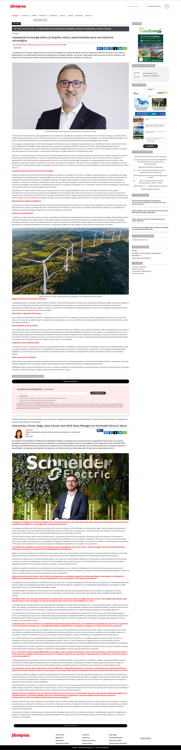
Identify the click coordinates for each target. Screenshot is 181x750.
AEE (64, 45)
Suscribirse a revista (62, 743)
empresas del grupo (89, 405)
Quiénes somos (87, 743)
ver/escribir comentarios (70, 725)
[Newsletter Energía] (150, 113)
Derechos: (111, 405)
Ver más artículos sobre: (24, 29)
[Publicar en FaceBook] (110, 48)
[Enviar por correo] (106, 48)
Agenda (70, 15)
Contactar (85, 735)
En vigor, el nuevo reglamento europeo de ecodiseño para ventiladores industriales (150, 228)
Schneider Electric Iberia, (30, 446)
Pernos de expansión (151, 76)
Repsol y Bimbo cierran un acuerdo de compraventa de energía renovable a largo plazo (150, 212)
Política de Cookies (115, 740)
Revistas (88, 15)
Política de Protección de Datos (45, 402)
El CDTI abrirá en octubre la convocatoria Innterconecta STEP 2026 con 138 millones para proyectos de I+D (149, 202)
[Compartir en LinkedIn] (120, 48)
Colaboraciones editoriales (118, 743)
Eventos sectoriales (138, 273)
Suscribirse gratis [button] (154, 6)
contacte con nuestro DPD (66, 407)
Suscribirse (150, 146)
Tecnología (53, 15)
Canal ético (86, 738)
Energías (15, 15)
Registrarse (59, 738)
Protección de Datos (116, 738)
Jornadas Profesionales (139, 267)
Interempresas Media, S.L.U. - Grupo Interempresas (93, 747)
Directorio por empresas (141, 258)
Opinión (34, 15)
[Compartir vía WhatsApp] (125, 48)
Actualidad (25, 15)
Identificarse (60, 735)
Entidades (79, 15)
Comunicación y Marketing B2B (141, 271)
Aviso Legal (33, 402)
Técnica (62, 15)
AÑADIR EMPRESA (146, 738)
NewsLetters (60, 740)
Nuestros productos (88, 740)
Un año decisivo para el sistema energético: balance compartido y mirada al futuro (73, 29)
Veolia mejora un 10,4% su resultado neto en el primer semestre (148, 220)
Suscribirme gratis (98, 393)
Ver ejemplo (48, 389)
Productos (43, 15)
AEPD (121, 407)
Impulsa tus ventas (138, 269)
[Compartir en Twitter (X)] (115, 48)
